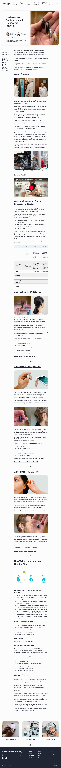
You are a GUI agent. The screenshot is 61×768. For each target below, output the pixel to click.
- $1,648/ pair (27, 366)
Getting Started (41, 760)
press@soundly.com (52, 760)
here (35, 69)
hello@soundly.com (52, 754)
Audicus (16, 50)
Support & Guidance (36, 3)
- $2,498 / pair (26, 472)
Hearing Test (32, 753)
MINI (26, 246)
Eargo (33, 106)
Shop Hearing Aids (21, 3)
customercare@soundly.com (54, 757)
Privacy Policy (4, 765)
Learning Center (29, 3)
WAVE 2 (34, 246)
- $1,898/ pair (27, 292)
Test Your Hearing (15, 3)
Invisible (31, 757)
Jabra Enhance (40, 699)
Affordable (31, 760)
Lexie (39, 106)
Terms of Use (9, 765)
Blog (39, 755)
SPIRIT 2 (44, 246)
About (39, 753)
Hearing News (41, 757)
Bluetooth (31, 755)
